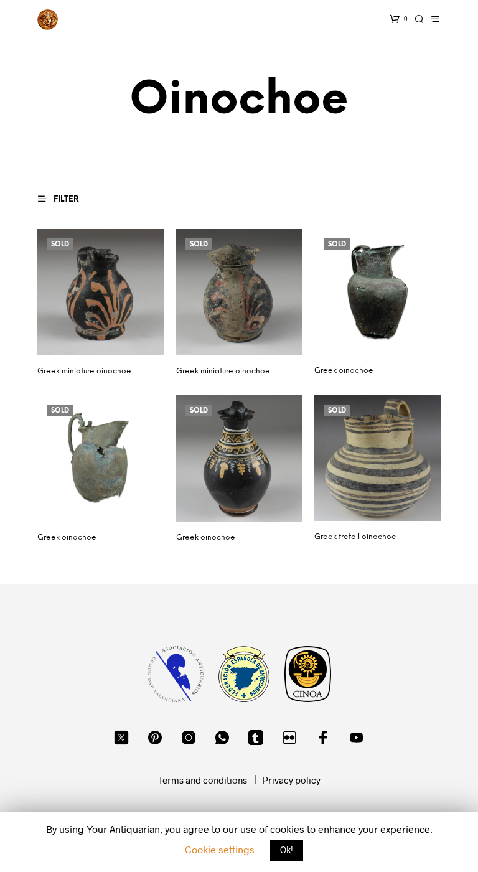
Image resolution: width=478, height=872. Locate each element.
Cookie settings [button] (220, 849)
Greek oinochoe (343, 371)
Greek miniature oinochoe (84, 371)
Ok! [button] (286, 850)
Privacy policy (291, 779)
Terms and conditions (202, 779)
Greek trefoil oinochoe (355, 537)
